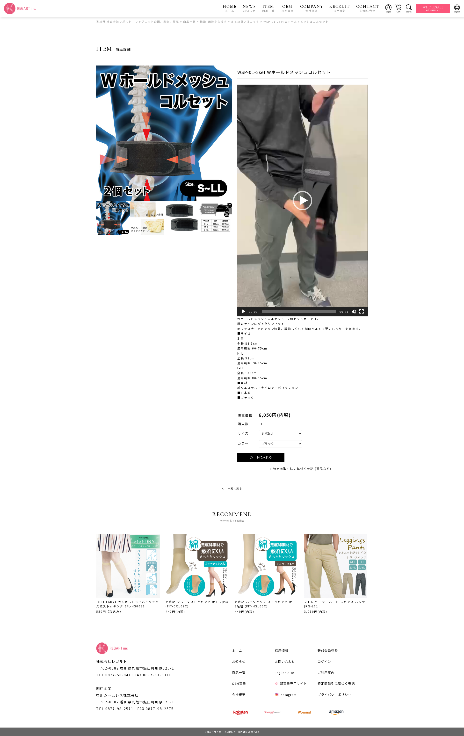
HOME (230, 8)
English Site (284, 672)
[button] (302, 200)
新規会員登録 (328, 650)
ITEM (268, 8)
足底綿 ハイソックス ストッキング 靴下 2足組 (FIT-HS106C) (265, 604)
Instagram (288, 694)
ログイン (324, 661)
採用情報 (281, 650)
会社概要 (239, 694)
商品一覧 (239, 672)
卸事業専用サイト (293, 683)
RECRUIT (339, 8)
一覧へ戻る (232, 488)
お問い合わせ (285, 661)
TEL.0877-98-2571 (114, 708)
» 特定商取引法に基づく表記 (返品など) (300, 468)
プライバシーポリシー (334, 694)
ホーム (237, 650)
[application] (302, 200)
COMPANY (311, 8)
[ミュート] (353, 311)
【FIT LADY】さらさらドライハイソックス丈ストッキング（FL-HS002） (127, 604)
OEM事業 (239, 683)
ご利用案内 (326, 672)
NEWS (249, 8)
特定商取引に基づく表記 (336, 683)
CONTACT (367, 8)
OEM (287, 8)
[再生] (243, 311)
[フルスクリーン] (361, 311)
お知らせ (239, 661)
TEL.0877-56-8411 (114, 674)
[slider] (298, 311)
